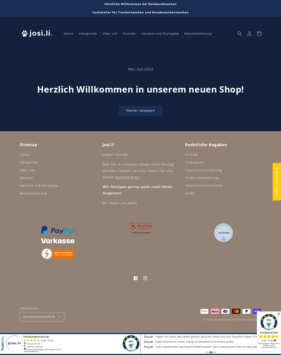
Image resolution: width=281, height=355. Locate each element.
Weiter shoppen (140, 110)
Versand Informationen (204, 186)
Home (25, 155)
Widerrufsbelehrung (202, 178)
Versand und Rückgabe (39, 186)
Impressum (194, 162)
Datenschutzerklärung (203, 170)
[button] (240, 33)
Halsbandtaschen (225, 319)
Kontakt (26, 178)
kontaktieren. (127, 177)
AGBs (189, 193)
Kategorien (29, 162)
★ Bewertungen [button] (277, 182)
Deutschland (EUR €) (39, 316)
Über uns (27, 170)
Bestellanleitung (33, 193)
